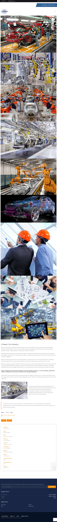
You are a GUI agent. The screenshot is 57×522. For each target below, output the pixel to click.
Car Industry (6, 428)
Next (9, 420)
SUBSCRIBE (51, 486)
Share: (2, 412)
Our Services (3, 504)
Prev (4, 420)
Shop (2, 506)
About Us (30, 504)
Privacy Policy (31, 506)
